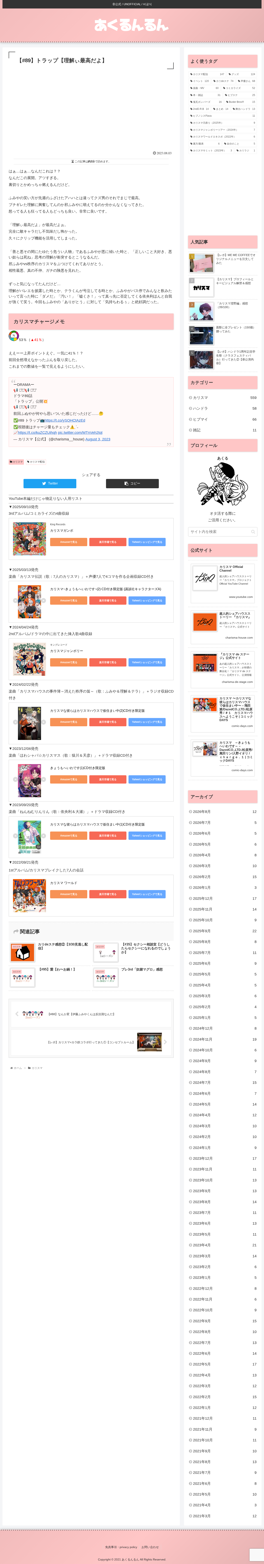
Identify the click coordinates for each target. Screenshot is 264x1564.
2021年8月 (225, 1462)
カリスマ (17, 461)
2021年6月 (225, 1483)
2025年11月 (225, 909)
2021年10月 (225, 1440)
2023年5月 (225, 1234)
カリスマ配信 (37, 461)
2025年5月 (225, 974)
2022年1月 (225, 1408)
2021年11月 (225, 1429)
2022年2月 (225, 1397)
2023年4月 (225, 1245)
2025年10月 (225, 920)
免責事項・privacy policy (121, 1547)
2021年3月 (225, 1516)
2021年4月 (225, 1505)
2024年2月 (225, 1137)
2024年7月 (225, 1083)
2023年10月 (225, 1180)
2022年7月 (225, 1343)
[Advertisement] (91, 115)
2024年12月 (225, 1028)
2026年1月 (225, 888)
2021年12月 (225, 1418)
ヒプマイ (225, 419)
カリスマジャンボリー (66, 651)
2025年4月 (225, 985)
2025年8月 (225, 942)
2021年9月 (225, 1451)
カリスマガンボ (61, 530)
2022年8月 (225, 1332)
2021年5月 (225, 1494)
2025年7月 (225, 953)
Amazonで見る (68, 542)
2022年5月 (225, 1364)
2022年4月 (225, 1375)
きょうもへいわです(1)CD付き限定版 (77, 768)
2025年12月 (225, 898)
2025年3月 (225, 996)
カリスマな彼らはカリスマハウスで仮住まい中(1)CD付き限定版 (97, 824)
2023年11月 (225, 1169)
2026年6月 (225, 833)
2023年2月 (225, 1267)
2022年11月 (225, 1299)
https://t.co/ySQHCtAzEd (65, 420)
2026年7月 (225, 823)
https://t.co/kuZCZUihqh (37, 433)
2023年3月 (225, 1256)
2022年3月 (225, 1386)
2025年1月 (225, 1018)
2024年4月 (225, 1115)
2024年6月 (225, 1093)
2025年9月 (225, 931)
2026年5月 (225, 844)
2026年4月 (225, 855)
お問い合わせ (150, 1547)
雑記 (225, 430)
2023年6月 (225, 1223)
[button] (253, 531)
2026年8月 (225, 812)
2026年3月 (225, 866)
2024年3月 (225, 1126)
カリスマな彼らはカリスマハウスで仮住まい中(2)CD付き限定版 (97, 710)
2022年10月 (225, 1310)
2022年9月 (225, 1321)
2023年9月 (225, 1191)
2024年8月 (225, 1072)
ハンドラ (225, 408)
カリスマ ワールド (63, 883)
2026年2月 (225, 877)
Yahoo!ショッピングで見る (147, 542)
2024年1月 (225, 1148)
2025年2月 (225, 1007)
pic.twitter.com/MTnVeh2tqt (80, 433)
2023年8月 (225, 1202)
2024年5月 (225, 1104)
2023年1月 (225, 1278)
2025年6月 (225, 963)
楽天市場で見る (108, 542)
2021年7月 (225, 1473)
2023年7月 (225, 1213)
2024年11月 (225, 1039)
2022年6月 (225, 1353)
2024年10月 (225, 1050)
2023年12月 (225, 1158)
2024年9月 (225, 1061)
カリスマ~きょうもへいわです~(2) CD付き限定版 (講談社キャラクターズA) (105, 589)
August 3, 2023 (97, 439)
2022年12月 (225, 1288)
